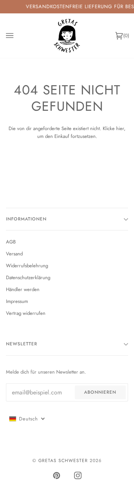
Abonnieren (100, 392)
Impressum (17, 301)
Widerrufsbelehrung (27, 265)
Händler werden (22, 289)
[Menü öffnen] (17, 35)
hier (120, 128)
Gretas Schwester (63, 460)
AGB (11, 241)
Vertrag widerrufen (25, 313)
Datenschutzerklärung (28, 277)
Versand (14, 253)
